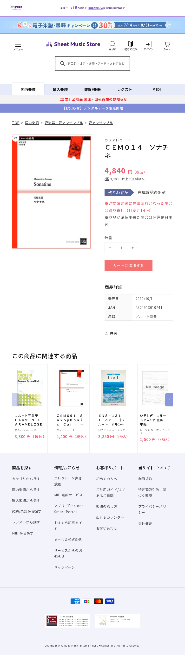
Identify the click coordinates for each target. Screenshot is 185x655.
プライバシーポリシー (152, 509)
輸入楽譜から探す (26, 500)
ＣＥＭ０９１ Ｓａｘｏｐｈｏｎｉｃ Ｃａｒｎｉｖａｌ (69, 420)
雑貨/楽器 (92, 89)
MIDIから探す (23, 533)
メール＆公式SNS (68, 539)
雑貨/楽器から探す (26, 511)
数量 (108, 237)
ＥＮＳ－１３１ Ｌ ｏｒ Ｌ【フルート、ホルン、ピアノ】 (111, 420)
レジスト (124, 89)
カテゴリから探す (26, 478)
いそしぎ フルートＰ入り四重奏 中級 (153, 419)
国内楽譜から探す (26, 489)
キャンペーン (64, 567)
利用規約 (145, 478)
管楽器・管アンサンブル (64, 122)
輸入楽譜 (60, 89)
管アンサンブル (101, 122)
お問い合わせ (106, 528)
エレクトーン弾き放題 (68, 481)
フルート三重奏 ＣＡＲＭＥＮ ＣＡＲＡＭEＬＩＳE (28, 419)
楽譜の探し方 (106, 506)
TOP (16, 122)
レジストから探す (26, 522)
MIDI (156, 89)
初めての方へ (106, 478)
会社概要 (145, 523)
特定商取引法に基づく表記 (152, 492)
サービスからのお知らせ (68, 553)
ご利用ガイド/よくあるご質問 (111, 492)
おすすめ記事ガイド (68, 525)
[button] (113, 44)
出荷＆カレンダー (110, 517)
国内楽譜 (28, 89)
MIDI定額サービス (68, 494)
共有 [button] (113, 333)
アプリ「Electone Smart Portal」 (69, 508)
